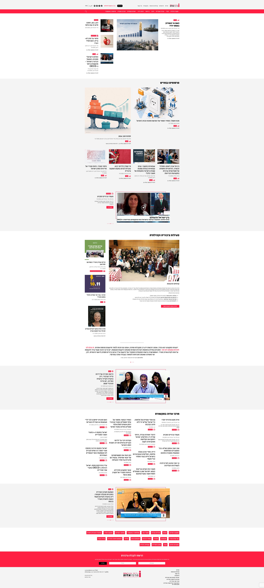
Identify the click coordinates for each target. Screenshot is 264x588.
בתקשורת (145, 6)
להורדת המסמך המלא (174, 38)
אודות (166, 6)
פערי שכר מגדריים (174, 581)
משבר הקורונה (119, 532)
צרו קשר (140, 6)
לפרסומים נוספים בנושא (112, 143)
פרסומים (161, 6)
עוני (165, 544)
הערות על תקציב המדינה (173, 579)
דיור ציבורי (101, 538)
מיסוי (126, 538)
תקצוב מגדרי (108, 532)
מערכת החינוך (174, 544)
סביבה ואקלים (121, 11)
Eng (86, 6)
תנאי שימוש (88, 577)
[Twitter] (97, 6)
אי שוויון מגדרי (173, 538)
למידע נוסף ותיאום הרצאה (170, 306)
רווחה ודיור (141, 11)
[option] (148, 36)
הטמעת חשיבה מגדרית (114, 538)
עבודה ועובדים (160, 11)
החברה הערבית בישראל (93, 532)
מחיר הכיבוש (146, 538)
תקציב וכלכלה (174, 11)
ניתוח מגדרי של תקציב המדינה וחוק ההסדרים (171, 583)
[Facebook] (101, 6)
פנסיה (155, 538)
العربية (90, 6)
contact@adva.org (89, 570)
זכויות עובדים (155, 532)
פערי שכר (145, 532)
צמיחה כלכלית (144, 544)
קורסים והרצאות (154, 6)
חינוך (152, 11)
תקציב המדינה (174, 532)
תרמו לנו (120, 6)
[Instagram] (99, 6)
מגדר (167, 11)
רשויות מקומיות (131, 11)
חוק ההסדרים (156, 544)
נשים (164, 532)
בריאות (147, 11)
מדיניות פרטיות (88, 575)
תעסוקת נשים (135, 538)
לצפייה (110, 215)
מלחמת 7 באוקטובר (110, 11)
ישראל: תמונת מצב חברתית (172, 577)
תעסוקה (163, 538)
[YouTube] (94, 6)
